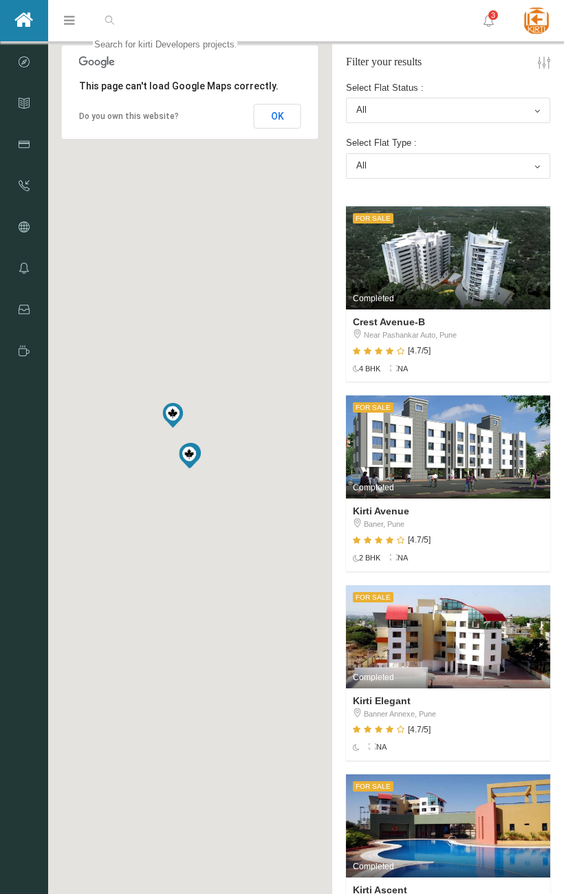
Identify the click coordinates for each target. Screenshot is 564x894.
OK (277, 116)
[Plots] (24, 227)
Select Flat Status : (385, 88)
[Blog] (24, 62)
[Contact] (24, 185)
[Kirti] (24, 20)
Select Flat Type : (381, 143)
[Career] (24, 144)
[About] (24, 103)
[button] (173, 415)
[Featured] (24, 350)
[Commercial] (24, 309)
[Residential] (24, 268)
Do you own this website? (129, 116)
